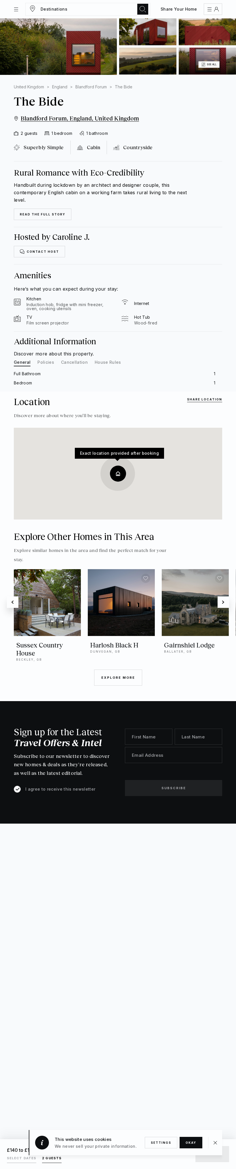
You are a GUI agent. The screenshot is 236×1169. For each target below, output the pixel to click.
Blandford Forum (91, 86)
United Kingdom (29, 86)
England (59, 86)
